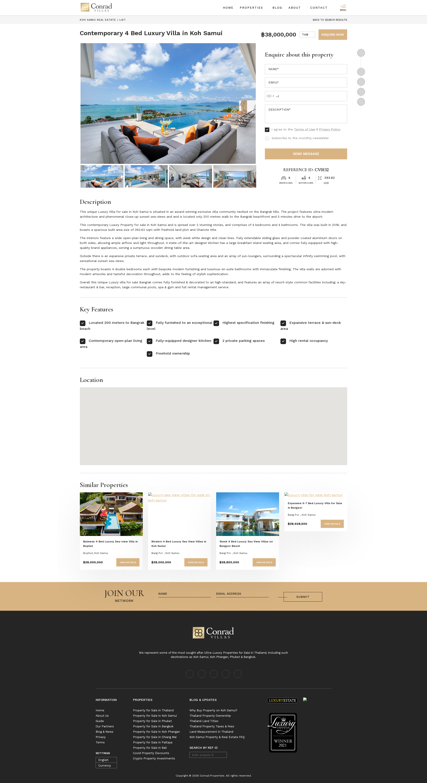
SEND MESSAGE (306, 154)
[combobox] (307, 35)
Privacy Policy (329, 129)
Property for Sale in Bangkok (153, 726)
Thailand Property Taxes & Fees (211, 726)
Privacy (101, 737)
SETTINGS (103, 753)
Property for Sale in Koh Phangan (156, 731)
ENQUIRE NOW (333, 34)
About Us (102, 715)
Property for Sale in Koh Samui (155, 715)
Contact (319, 7)
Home (228, 7)
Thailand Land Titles (203, 721)
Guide (100, 721)
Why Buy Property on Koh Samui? (213, 710)
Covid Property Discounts (151, 753)
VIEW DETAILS (128, 562)
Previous (96, 102)
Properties (252, 7)
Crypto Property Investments (154, 758)
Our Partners (105, 726)
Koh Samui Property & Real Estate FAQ (217, 737)
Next (242, 102)
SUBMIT (303, 596)
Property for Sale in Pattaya (152, 742)
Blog (277, 7)
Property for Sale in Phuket (152, 721)
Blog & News (104, 731)
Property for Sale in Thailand (153, 710)
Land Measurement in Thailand (211, 731)
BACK (329, 19)
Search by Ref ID (203, 747)
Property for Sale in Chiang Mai (155, 737)
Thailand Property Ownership (210, 715)
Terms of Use (304, 129)
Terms (100, 742)
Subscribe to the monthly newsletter (300, 138)
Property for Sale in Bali (150, 747)
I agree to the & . (306, 129)
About (295, 7)
